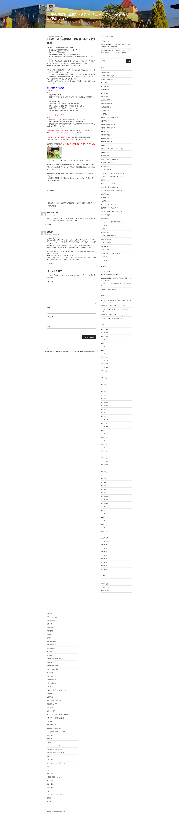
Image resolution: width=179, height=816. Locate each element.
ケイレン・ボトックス (107, 204)
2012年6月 (104, 517)
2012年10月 (104, 503)
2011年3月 (104, 569)
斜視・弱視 (104, 218)
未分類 (103, 256)
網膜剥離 (104, 121)
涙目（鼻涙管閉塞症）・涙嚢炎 (110, 190)
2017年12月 (104, 360)
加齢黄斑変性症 (105, 142)
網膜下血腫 (104, 135)
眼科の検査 (104, 86)
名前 (49, 307)
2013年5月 (104, 479)
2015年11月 (104, 406)
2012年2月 (104, 531)
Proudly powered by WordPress (56, 811)
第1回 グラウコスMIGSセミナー (110, 289)
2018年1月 (104, 357)
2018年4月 (104, 350)
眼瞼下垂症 (104, 166)
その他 (103, 260)
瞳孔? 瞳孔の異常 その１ (109, 305)
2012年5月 (104, 520)
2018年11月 (104, 332)
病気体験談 (104, 246)
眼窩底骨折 (104, 232)
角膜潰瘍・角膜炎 (106, 162)
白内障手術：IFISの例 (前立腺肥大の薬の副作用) (115, 300)
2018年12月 (104, 329)
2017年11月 (104, 364)
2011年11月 (104, 541)
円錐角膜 (104, 180)
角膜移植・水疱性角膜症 (108, 187)
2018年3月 (104, 353)
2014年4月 (104, 447)
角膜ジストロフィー (107, 183)
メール (50, 317)
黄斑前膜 (104, 110)
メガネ (103, 225)
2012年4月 (104, 524)
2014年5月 (104, 444)
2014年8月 (104, 433)
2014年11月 (104, 423)
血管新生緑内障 (105, 100)
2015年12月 (104, 402)
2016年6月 (104, 392)
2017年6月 (104, 378)
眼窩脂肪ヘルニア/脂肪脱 (108, 208)
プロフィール (105, 41)
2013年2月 (104, 489)
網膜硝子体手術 (105, 103)
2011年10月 (104, 545)
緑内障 (103, 96)
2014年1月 (104, 458)
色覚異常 (104, 201)
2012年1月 (104, 534)
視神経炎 (104, 197)
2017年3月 (104, 385)
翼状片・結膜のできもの (108, 159)
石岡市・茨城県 (105, 79)
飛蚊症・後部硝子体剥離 (108, 117)
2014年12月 (104, 419)
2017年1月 (104, 388)
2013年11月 (104, 461)
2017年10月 (104, 367)
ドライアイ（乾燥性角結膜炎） (110, 176)
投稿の (104, 583)
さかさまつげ (105, 169)
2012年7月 (104, 513)
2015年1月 (104, 416)
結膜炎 (103, 145)
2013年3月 (104, 486)
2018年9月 (104, 339)
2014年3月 (104, 451)
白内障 (103, 93)
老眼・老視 (104, 215)
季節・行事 (104, 239)
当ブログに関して (106, 271)
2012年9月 (104, 506)
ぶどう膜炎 (104, 194)
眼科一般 (104, 82)
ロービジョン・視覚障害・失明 (110, 222)
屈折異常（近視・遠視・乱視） (110, 211)
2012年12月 (104, 496)
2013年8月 (104, 472)
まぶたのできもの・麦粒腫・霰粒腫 (111, 173)
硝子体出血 (104, 131)
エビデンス (104, 249)
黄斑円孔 (104, 114)
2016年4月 (104, 395)
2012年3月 (104, 527)
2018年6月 (104, 343)
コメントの (106, 587)
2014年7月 (104, 437)
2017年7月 (104, 374)
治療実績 (52, 190)
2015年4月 (104, 412)
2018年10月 (104, 336)
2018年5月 (104, 346)
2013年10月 (104, 465)
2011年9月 (104, 548)
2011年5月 (104, 562)
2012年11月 (104, 499)
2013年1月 (104, 493)
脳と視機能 (104, 89)
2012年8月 (104, 510)
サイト (49, 326)
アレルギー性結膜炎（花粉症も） (111, 149)
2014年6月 (104, 440)
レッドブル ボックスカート (109, 253)
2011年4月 (104, 566)
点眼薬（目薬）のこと (107, 235)
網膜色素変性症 (105, 138)
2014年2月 (104, 454)
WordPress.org (105, 590)
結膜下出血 (104, 155)
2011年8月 (104, 552)
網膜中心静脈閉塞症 (107, 128)
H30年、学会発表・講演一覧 (109, 274)
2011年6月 (104, 559)
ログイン (104, 580)
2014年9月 (104, 430)
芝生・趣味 (104, 242)
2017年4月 (104, 381)
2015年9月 (104, 409)
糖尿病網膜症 (105, 107)
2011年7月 (104, 555)
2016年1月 (104, 399)
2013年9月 (104, 468)
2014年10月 (104, 426)
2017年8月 (104, 371)
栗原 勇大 (60, 36)
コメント (50, 282)
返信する (50, 224)
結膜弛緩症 (104, 152)
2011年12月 (104, 538)
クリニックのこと (106, 75)
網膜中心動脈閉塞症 (107, 124)
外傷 (102, 229)
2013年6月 (104, 475)
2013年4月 (104, 482)
